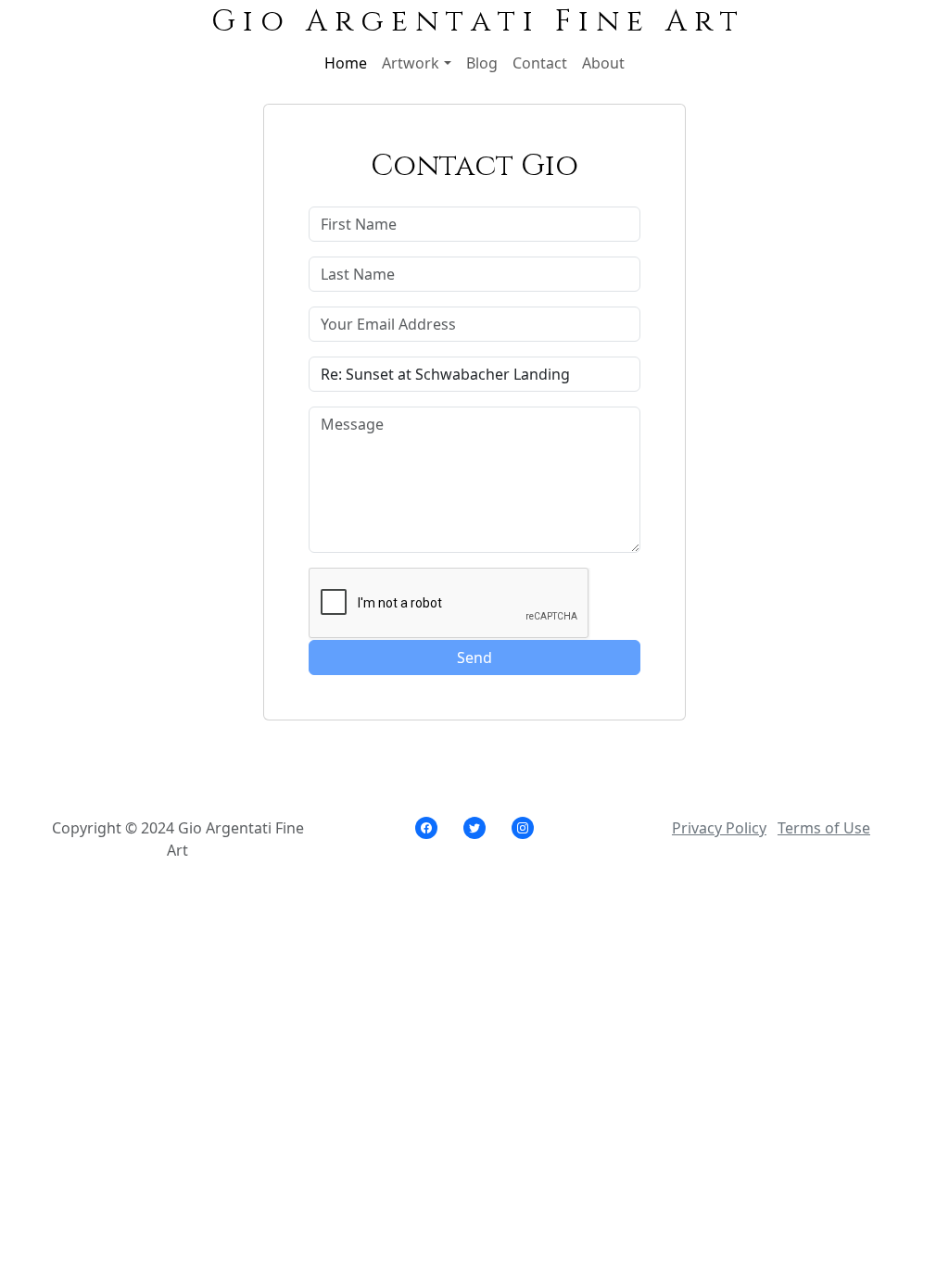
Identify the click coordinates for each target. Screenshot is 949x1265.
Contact (539, 63)
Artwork (410, 63)
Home (345, 63)
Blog (482, 63)
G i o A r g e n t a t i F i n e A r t (474, 22)
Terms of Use (824, 828)
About (603, 63)
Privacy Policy (719, 828)
